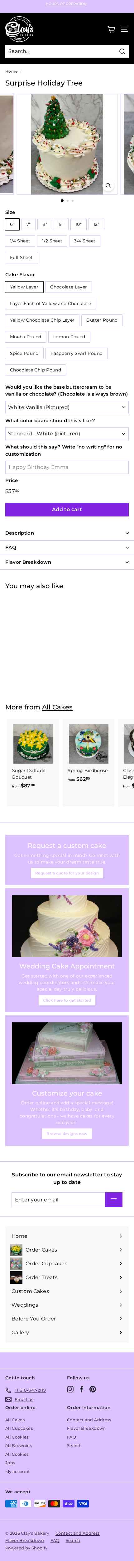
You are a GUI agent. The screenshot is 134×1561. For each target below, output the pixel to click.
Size (10, 212)
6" (12, 224)
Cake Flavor (20, 274)
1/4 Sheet (20, 241)
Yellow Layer (24, 287)
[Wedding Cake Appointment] (67, 926)
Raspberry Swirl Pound (76, 353)
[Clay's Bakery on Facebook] (81, 1389)
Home (11, 71)
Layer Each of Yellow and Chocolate (50, 303)
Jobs (10, 1462)
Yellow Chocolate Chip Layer (42, 320)
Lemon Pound (69, 337)
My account (17, 1471)
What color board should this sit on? (50, 420)
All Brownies (18, 1445)
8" (44, 224)
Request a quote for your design (67, 873)
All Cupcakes (19, 1428)
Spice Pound (24, 353)
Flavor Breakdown (86, 1428)
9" (61, 224)
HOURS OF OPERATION (66, 4)
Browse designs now (66, 1133)
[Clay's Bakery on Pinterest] (92, 1389)
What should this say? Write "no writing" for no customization (63, 450)
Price (11, 480)
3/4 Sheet (84, 241)
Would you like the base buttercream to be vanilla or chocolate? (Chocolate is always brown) (66, 390)
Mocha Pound (25, 337)
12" (96, 224)
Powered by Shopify (26, 1547)
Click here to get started (67, 1000)
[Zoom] (108, 185)
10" (78, 224)
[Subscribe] (113, 1199)
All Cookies (17, 1436)
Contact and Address (89, 1419)
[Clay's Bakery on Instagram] (70, 1389)
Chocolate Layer (68, 287)
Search (74, 1445)
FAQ (71, 1436)
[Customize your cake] (67, 1053)
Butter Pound (101, 320)
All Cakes (57, 707)
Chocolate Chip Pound (35, 370)
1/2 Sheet (52, 241)
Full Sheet (21, 257)
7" (28, 224)
